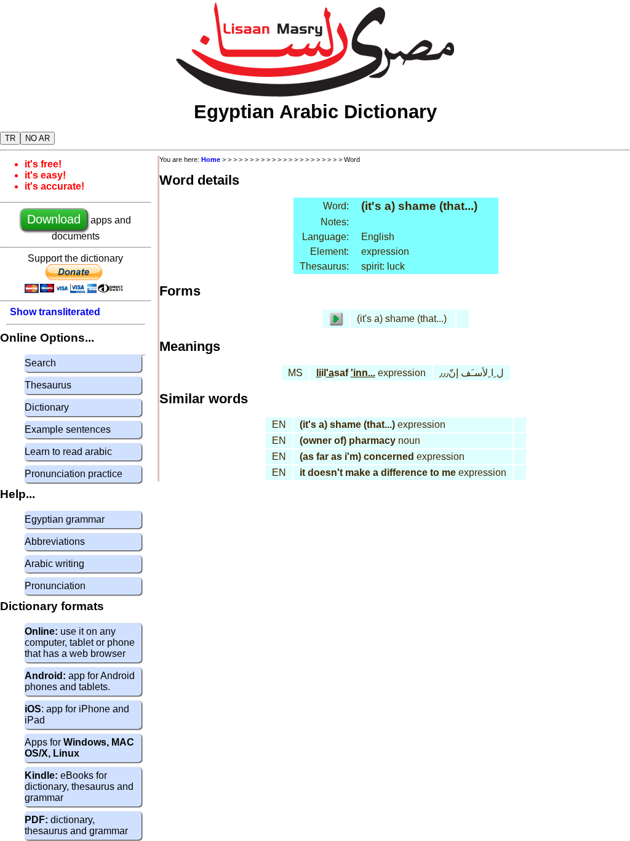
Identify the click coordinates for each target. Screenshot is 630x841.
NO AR (37, 138)
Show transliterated (55, 312)
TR (10, 138)
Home (210, 159)
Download (54, 219)
